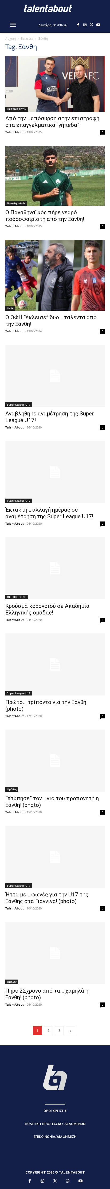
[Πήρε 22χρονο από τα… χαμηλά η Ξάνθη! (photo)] (55, 953)
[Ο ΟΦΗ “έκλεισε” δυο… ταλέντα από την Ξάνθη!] (55, 275)
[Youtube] (98, 25)
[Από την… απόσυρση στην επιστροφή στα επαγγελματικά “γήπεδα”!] (55, 84)
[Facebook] (78, 25)
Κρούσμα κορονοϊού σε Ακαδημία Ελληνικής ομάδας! (47, 609)
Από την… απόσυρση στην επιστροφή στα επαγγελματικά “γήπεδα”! (52, 121)
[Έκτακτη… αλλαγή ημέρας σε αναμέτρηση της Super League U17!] (55, 472)
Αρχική (10, 38)
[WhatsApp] (68, 1181)
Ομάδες (12, 789)
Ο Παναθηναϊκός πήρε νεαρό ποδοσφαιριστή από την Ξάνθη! (44, 215)
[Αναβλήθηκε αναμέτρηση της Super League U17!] (55, 376)
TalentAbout (14, 132)
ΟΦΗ (10, 308)
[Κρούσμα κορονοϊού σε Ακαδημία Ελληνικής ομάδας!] (55, 568)
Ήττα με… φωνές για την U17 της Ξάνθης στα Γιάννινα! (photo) (46, 897)
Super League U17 (18, 404)
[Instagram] (84, 25)
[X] (91, 25)
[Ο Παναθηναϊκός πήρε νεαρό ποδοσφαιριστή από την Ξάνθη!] (55, 176)
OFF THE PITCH (16, 109)
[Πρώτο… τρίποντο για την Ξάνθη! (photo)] (55, 664)
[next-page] (70, 1030)
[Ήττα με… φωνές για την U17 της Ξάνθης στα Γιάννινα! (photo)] (55, 857)
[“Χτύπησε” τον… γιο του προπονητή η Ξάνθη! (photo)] (55, 761)
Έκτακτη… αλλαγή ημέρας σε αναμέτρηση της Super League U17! (49, 513)
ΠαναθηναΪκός (16, 203)
